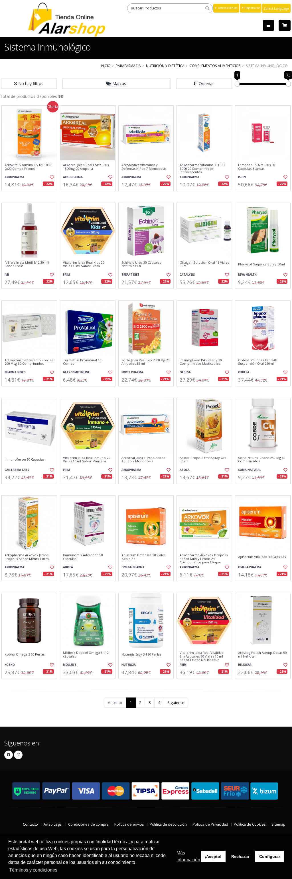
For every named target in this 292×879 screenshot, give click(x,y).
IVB (7, 275)
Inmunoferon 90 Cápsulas (24, 459)
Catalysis (187, 275)
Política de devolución (168, 824)
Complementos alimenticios (215, 65)
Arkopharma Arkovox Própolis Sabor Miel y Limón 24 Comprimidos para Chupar (204, 558)
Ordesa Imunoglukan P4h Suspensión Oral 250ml (257, 362)
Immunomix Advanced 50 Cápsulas (83, 557)
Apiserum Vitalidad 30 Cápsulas (262, 557)
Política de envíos (129, 824)
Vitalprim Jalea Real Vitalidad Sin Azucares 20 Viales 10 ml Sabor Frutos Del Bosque (202, 656)
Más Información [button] (188, 856)
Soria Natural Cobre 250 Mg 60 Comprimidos (261, 459)
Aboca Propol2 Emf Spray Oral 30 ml (203, 459)
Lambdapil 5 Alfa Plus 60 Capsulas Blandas (256, 166)
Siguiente (175, 702)
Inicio (105, 65)
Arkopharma (14, 177)
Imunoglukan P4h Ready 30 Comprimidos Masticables (200, 362)
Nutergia (128, 665)
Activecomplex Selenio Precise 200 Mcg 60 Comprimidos (29, 362)
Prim (66, 275)
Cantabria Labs (17, 470)
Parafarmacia (128, 65)
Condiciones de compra (88, 824)
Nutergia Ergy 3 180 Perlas (141, 654)
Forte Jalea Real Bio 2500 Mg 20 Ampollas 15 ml (145, 362)
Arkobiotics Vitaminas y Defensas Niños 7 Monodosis (143, 166)
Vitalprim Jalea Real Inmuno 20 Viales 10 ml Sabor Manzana (86, 459)
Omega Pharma (133, 567)
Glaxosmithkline (76, 372)
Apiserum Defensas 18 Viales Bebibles (143, 557)
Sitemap (278, 824)
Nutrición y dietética (165, 65)
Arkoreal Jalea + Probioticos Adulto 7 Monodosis (143, 459)
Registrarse (252, 8)
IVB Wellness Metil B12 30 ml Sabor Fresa (27, 264)
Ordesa (185, 372)
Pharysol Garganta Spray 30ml (261, 264)
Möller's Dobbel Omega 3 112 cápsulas (86, 654)
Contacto (30, 824)
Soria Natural (249, 470)
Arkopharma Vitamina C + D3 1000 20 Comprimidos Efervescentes (202, 168)
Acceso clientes (227, 8)
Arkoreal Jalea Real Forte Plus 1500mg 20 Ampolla (86, 166)
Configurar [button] (269, 856)
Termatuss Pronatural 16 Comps (82, 362)
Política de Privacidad (210, 824)
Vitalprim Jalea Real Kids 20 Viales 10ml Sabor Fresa (83, 264)
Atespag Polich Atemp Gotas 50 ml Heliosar (262, 654)
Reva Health (247, 275)
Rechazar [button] (240, 856)
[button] (116, 83)
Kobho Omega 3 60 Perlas (24, 654)
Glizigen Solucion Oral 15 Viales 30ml (204, 264)
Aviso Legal (53, 824)
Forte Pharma (132, 372)
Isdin (242, 177)
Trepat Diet (130, 275)
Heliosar (245, 665)
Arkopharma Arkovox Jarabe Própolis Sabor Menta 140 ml (27, 557)
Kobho (10, 665)
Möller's (69, 665)
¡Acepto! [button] (213, 856)
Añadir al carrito (31, 196)
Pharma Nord (15, 372)
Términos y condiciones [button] (33, 870)
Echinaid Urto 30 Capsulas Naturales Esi (141, 264)
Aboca (185, 470)
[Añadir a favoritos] (51, 177)
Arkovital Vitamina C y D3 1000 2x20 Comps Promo (28, 166)
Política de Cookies (250, 824)
